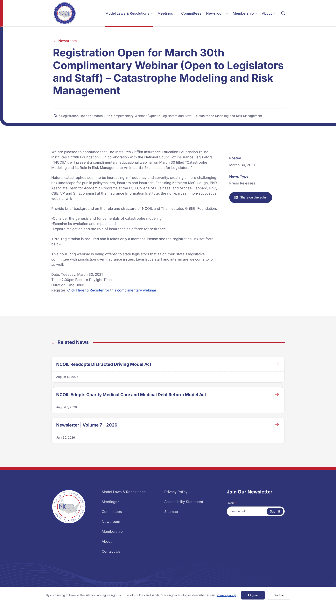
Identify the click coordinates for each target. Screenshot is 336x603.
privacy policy (226, 595)
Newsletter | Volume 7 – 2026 (86, 424)
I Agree (253, 595)
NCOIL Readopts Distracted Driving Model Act (103, 364)
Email (231, 503)
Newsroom (67, 41)
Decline (279, 595)
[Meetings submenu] (119, 502)
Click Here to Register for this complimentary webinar (111, 290)
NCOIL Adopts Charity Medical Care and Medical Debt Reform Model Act (131, 394)
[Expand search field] (283, 13)
